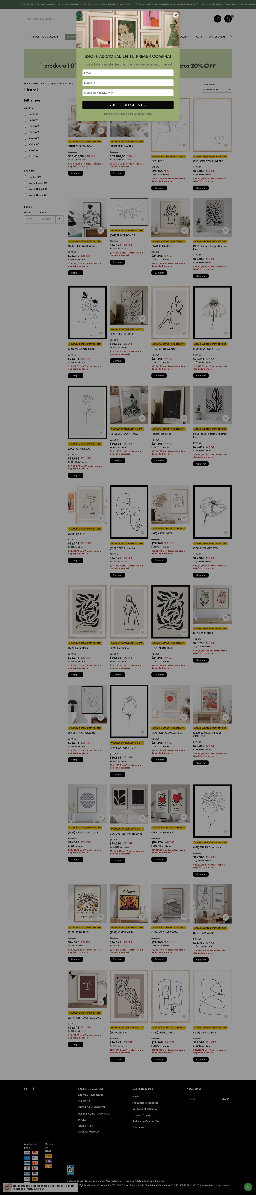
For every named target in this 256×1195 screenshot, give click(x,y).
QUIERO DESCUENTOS (128, 105)
